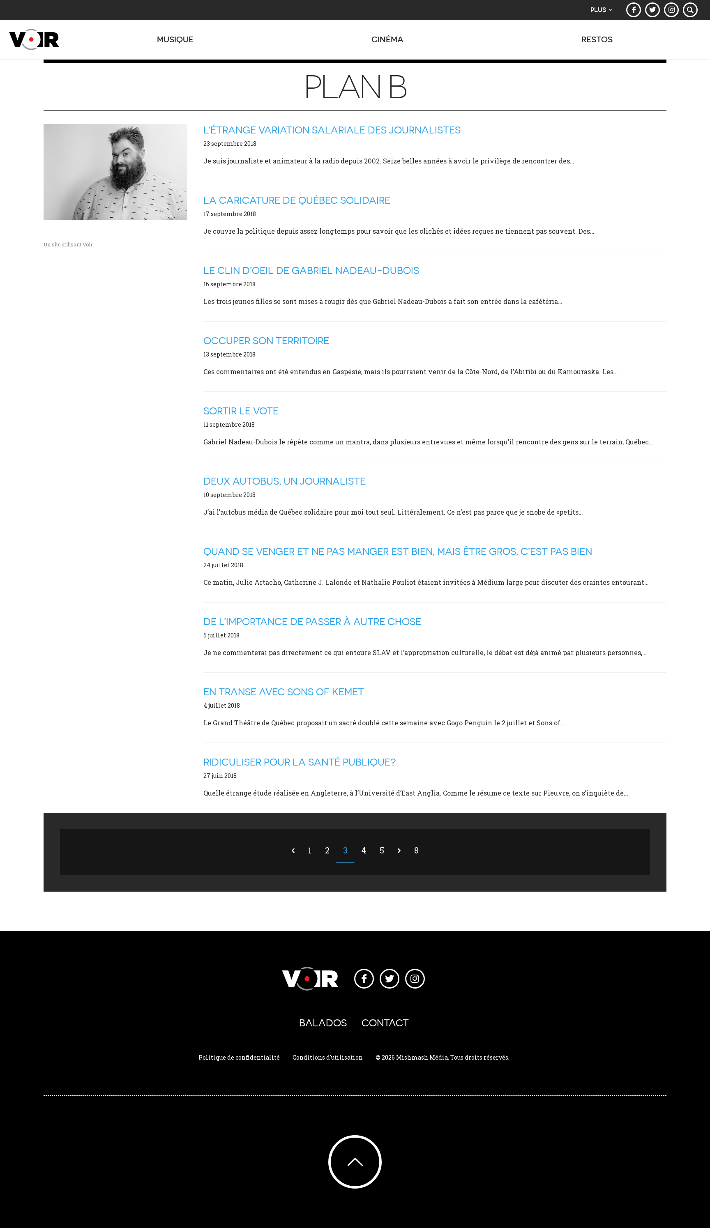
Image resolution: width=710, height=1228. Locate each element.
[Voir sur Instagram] (671, 10)
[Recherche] (690, 10)
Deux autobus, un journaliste (284, 481)
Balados (323, 1023)
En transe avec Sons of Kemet (283, 692)
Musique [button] (175, 39)
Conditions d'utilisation (328, 1057)
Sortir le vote (241, 411)
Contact (385, 1023)
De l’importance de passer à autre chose (312, 622)
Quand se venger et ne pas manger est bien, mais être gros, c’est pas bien (397, 551)
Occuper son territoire (266, 341)
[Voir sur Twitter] (652, 10)
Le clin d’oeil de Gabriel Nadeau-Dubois (311, 270)
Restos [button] (597, 39)
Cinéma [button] (387, 39)
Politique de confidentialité (239, 1057)
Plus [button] (598, 10)
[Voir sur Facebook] (633, 10)
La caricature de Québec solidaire (296, 200)
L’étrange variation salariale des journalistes (332, 130)
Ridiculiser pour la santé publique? (299, 762)
